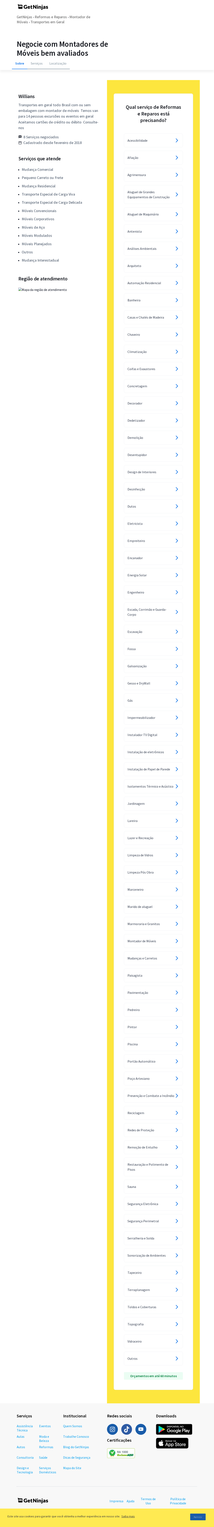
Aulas (20, 1436)
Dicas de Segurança (76, 1457)
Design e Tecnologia (25, 1470)
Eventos (45, 1426)
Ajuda (130, 1501)
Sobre (19, 63)
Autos (21, 1447)
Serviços (37, 63)
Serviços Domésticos (47, 1470)
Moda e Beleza (44, 1438)
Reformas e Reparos (51, 16)
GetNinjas (24, 16)
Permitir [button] (198, 1517)
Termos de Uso (148, 1501)
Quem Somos (72, 1426)
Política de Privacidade (178, 1501)
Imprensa (116, 1501)
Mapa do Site (72, 1468)
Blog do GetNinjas (76, 1447)
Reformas (46, 1447)
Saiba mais (128, 1516)
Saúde (43, 1457)
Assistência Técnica (25, 1428)
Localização (57, 63)
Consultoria (25, 1457)
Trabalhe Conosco (76, 1436)
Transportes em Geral (47, 21)
